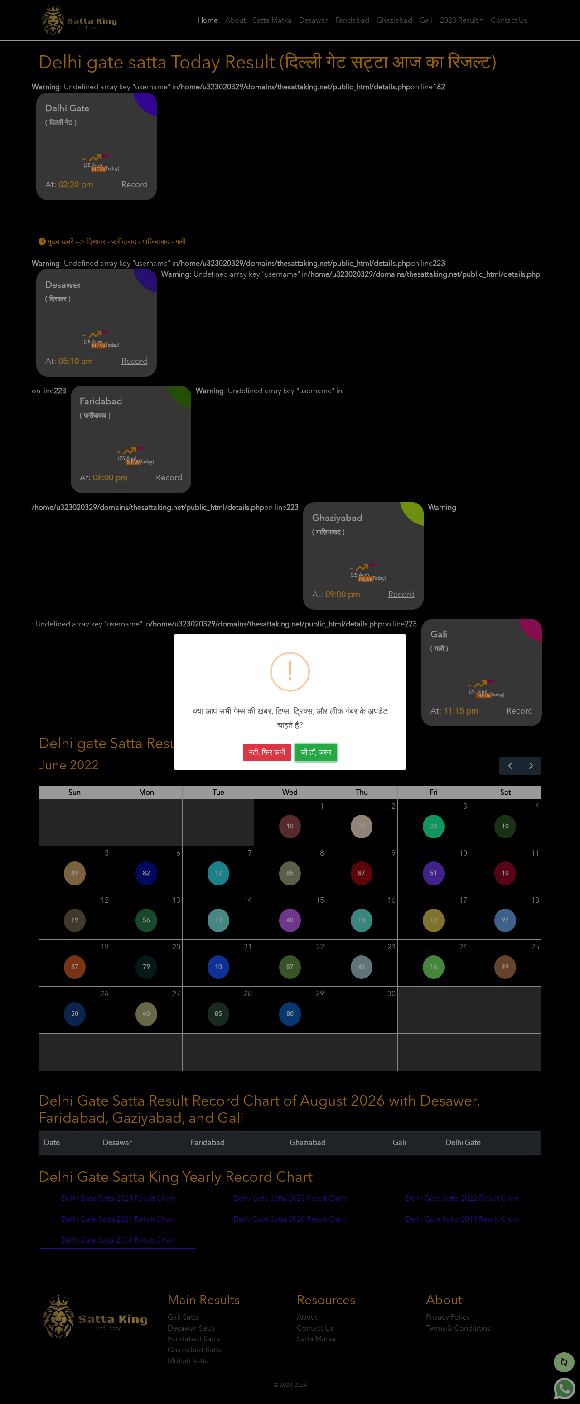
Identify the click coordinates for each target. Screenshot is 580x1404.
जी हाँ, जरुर (316, 752)
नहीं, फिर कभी (267, 752)
